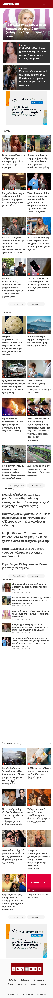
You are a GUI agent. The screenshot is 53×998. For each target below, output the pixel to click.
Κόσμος (42, 274)
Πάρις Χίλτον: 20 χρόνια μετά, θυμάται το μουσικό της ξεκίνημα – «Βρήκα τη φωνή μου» (25, 30)
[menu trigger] (49, 4)
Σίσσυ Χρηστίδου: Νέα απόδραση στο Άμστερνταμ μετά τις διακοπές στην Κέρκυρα (13, 161)
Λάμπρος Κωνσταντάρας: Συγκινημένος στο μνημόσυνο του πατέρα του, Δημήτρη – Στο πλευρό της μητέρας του (13, 287)
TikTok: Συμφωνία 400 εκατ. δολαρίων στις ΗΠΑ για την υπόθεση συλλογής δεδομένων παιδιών (38, 284)
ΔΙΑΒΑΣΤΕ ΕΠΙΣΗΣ (11, 743)
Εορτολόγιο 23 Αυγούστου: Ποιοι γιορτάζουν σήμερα (24, 566)
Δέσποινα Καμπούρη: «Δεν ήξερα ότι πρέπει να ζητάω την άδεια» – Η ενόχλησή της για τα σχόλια (39, 243)
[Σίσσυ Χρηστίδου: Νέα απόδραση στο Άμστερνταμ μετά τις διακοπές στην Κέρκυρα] (14, 143)
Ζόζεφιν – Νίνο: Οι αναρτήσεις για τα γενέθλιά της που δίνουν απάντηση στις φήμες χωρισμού (38, 815)
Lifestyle (11, 21)
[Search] (44, 4)
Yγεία (33, 764)
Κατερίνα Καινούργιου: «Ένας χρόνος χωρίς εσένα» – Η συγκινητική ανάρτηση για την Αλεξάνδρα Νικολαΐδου (39, 859)
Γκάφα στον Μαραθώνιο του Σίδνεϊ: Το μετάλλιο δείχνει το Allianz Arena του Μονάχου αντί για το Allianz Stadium (12, 345)
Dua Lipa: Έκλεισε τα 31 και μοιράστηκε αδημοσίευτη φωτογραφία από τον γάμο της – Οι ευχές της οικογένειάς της (26, 500)
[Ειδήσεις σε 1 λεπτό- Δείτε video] (39, 883)
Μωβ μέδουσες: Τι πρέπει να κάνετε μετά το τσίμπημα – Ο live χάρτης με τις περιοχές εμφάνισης (25, 537)
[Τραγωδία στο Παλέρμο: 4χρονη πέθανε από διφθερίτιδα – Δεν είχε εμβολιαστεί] (39, 369)
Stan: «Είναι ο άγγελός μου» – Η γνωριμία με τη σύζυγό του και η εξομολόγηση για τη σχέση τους (13, 856)
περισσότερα (44, 744)
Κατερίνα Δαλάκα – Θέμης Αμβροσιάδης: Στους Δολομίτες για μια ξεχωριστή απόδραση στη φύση (38, 161)
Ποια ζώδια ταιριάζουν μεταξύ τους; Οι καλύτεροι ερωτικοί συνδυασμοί (23, 552)
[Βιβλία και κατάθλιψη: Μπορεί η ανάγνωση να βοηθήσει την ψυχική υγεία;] (39, 756)
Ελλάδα (23, 45)
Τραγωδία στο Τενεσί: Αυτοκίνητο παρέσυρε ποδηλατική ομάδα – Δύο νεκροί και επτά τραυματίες (13, 386)
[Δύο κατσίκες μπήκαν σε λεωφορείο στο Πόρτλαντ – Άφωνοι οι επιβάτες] (39, 454)
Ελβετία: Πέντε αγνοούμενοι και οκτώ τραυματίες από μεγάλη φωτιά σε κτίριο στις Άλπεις (13, 424)
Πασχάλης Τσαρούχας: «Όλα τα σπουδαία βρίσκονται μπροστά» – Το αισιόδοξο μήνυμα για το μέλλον (13, 199)
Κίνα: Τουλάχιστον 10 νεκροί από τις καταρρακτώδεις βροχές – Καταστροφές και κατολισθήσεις (13, 471)
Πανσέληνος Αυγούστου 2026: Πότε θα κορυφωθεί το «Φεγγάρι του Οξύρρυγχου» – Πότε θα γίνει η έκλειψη (26, 519)
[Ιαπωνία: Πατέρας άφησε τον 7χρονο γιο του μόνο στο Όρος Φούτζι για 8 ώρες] (39, 325)
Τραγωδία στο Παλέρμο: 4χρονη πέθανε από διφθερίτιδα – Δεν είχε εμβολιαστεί (39, 386)
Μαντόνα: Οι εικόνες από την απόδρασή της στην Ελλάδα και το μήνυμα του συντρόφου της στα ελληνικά (33, 78)
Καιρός (7, 764)
